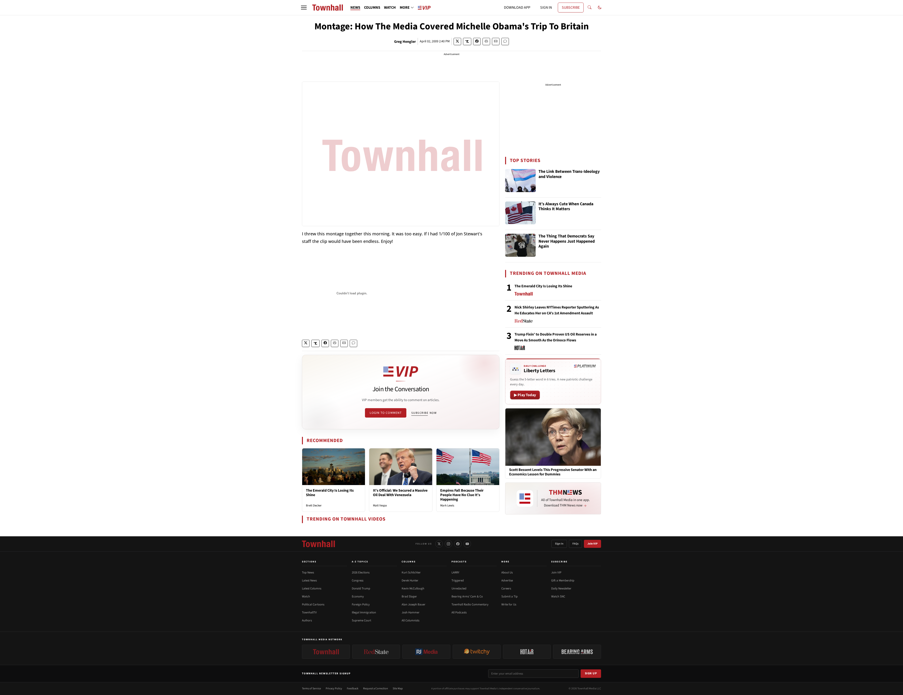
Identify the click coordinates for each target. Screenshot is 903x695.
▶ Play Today (525, 395)
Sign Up (591, 673)
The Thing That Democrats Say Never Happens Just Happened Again (567, 241)
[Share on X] (457, 41)
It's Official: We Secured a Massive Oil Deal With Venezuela (400, 493)
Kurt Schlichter (411, 572)
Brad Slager (409, 596)
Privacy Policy (334, 689)
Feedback (352, 689)
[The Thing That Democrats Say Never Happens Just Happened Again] (520, 245)
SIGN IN (546, 7)
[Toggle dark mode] (599, 7)
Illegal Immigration (364, 612)
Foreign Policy (361, 604)
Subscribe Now (424, 413)
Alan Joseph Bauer (413, 604)
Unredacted (459, 588)
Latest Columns (311, 588)
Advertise (507, 580)
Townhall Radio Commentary (470, 604)
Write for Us (508, 604)
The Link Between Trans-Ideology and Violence (569, 174)
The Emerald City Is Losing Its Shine (330, 493)
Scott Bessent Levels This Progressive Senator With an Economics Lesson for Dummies (553, 472)
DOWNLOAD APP (517, 7)
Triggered (458, 580)
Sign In (559, 544)
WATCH (390, 7)
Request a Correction (375, 689)
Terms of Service (311, 689)
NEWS (355, 7)
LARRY (455, 572)
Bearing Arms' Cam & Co (467, 596)
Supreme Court (361, 620)
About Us (507, 572)
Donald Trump (361, 588)
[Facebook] (458, 544)
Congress (357, 580)
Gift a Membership (562, 580)
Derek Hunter (410, 580)
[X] (439, 544)
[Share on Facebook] (477, 41)
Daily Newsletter (561, 588)
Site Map (398, 689)
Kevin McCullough (413, 588)
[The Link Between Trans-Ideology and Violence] (520, 180)
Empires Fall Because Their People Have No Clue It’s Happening (461, 495)
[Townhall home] (318, 544)
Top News (308, 572)
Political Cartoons (313, 604)
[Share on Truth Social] (467, 41)
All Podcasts (459, 612)
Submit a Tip (509, 596)
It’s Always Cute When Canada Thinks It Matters (566, 206)
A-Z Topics (360, 561)
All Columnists (410, 620)
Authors (307, 620)
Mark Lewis (447, 505)
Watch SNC (558, 596)
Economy (358, 596)
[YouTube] (467, 544)
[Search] (590, 7)
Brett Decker (314, 505)
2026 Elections (360, 572)
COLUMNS (372, 7)
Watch (306, 596)
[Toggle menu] (304, 7)
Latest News (309, 580)
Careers (506, 588)
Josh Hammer (411, 612)
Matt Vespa (380, 505)
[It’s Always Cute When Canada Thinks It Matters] (520, 213)
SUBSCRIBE (571, 7)
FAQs (575, 544)
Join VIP (592, 544)
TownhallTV (309, 612)
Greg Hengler (405, 41)
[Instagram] (448, 544)
